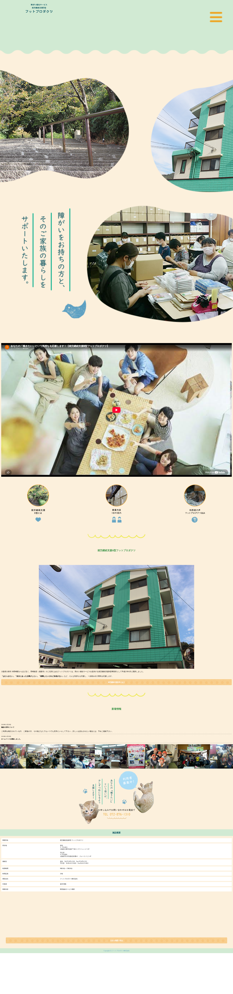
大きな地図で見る (116, 940)
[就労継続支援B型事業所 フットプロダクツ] (39, 27)
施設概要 (116, 832)
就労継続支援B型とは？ (116, 682)
